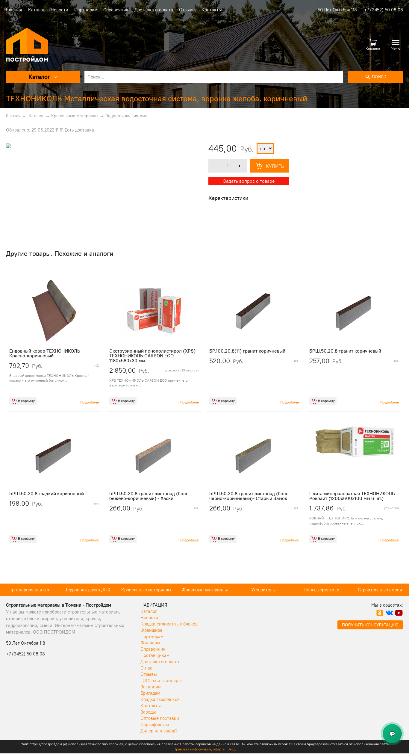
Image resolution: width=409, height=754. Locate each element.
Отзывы (187, 10)
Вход (232, 749)
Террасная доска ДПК (87, 590)
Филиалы (150, 643)
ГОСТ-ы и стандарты (162, 680)
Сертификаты (154, 724)
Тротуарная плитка (29, 590)
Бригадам (150, 693)
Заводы (148, 712)
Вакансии (150, 687)
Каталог (36, 10)
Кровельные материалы (74, 115)
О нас (146, 668)
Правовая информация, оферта (199, 749)
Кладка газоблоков (160, 699)
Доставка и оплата (153, 10)
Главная (14, 10)
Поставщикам (154, 655)
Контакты (212, 10)
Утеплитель (263, 590)
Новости (59, 10)
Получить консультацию (370, 625)
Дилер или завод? (159, 731)
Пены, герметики (322, 590)
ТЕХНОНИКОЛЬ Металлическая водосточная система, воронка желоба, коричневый (156, 98)
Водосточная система (126, 115)
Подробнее (89, 402)
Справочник (115, 10)
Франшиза (151, 630)
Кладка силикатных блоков (169, 624)
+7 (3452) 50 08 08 (383, 10)
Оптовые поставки (159, 718)
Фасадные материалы (205, 590)
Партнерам (85, 10)
